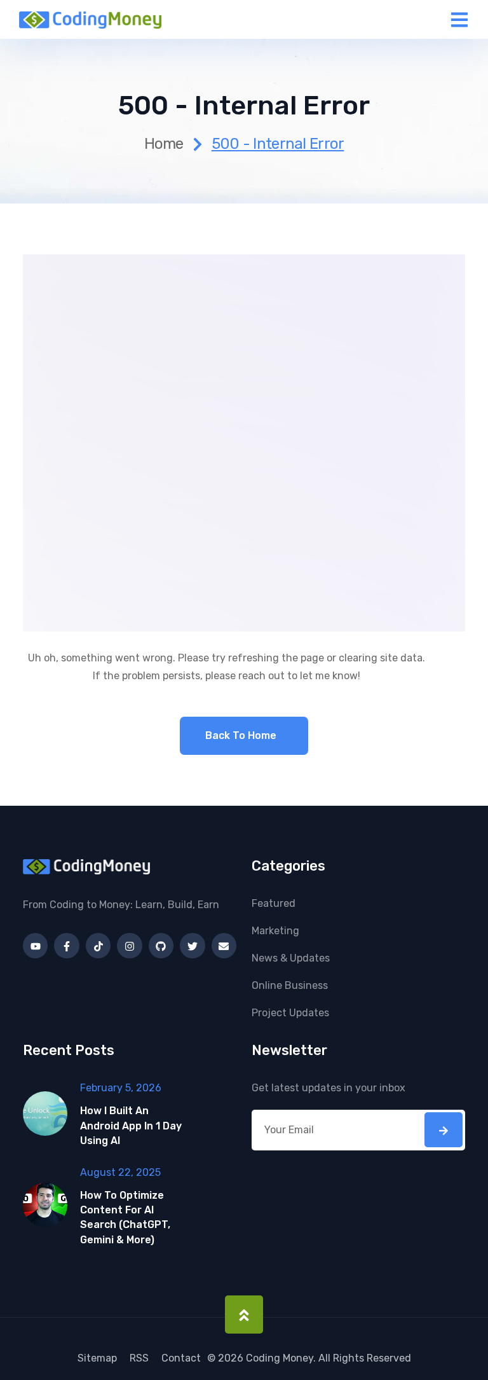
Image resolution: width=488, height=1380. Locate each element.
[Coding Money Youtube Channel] (35, 945)
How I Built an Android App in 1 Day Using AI (131, 1125)
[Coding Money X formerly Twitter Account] (192, 945)
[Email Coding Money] (224, 945)
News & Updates (291, 958)
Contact (181, 1358)
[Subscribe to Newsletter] (443, 1129)
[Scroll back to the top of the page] (244, 1314)
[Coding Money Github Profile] (161, 945)
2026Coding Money (265, 1358)
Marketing (275, 931)
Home (164, 144)
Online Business (290, 985)
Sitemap (97, 1358)
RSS (139, 1358)
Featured (273, 903)
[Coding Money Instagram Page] (129, 945)
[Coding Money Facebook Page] (66, 945)
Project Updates (290, 1013)
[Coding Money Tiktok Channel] (98, 945)
